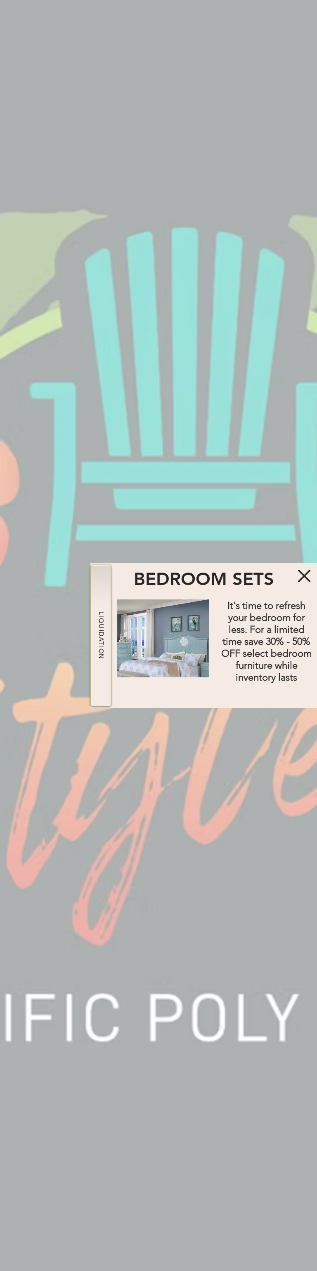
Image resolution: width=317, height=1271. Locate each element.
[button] (304, 576)
